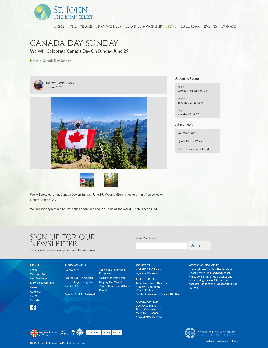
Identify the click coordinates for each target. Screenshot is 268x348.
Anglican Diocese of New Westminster (212, 331)
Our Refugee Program (78, 282)
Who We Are (80, 26)
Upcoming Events (187, 78)
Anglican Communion (71, 332)
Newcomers (93, 332)
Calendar (190, 26)
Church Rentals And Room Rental (114, 288)
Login (83, 343)
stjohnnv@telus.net (148, 273)
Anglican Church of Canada (43, 332)
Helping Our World (110, 282)
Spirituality (72, 269)
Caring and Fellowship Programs (112, 271)
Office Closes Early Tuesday (195, 149)
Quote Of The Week (190, 141)
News (171, 26)
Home (59, 26)
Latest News (184, 124)
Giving (106, 332)
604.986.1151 (145, 269)
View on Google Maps (149, 316)
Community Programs (112, 277)
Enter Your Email (146, 238)
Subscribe (199, 245)
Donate (228, 26)
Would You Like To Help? (80, 294)
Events (210, 26)
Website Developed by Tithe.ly (222, 340)
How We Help (108, 26)
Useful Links (72, 286)
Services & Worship (144, 26)
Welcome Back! (187, 132)
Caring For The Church (79, 277)
